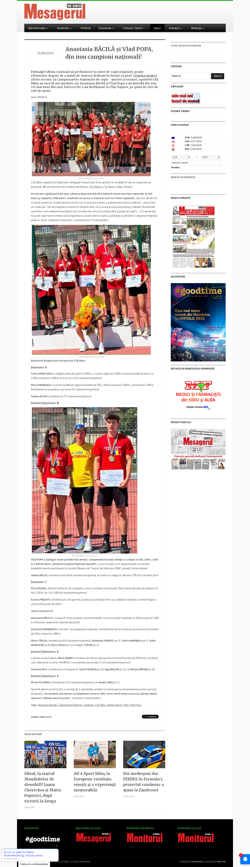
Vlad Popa (135, 705)
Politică (86, 28)
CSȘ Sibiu (100, 705)
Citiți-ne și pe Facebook (186, 45)
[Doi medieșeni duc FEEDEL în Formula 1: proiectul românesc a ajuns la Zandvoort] (144, 756)
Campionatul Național (70, 705)
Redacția (196, 28)
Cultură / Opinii (132, 28)
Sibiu (126, 705)
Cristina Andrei (145, 75)
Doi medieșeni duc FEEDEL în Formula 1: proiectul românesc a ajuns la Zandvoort (143, 781)
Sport (157, 28)
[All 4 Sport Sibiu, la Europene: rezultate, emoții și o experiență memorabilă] (95, 756)
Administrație (36, 28)
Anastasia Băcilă (47, 705)
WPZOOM (221, 861)
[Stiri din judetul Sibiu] (54, 11)
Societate (63, 28)
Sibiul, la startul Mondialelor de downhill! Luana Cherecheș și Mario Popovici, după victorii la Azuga (42, 787)
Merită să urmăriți (183, 177)
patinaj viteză (114, 705)
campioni (88, 705)
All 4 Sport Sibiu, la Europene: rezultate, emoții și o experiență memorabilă (95, 781)
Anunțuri (174, 28)
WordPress (197, 861)
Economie (105, 28)
